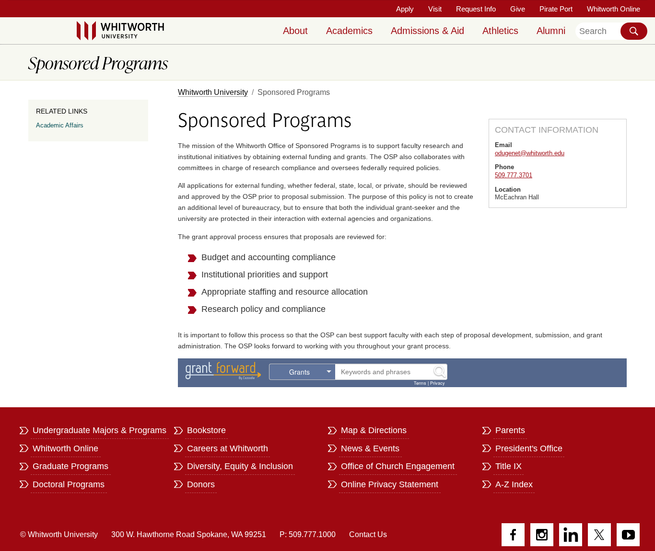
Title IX (508, 466)
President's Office (528, 448)
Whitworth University (213, 92)
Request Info (476, 9)
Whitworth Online (613, 9)
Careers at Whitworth (227, 448)
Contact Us (368, 534)
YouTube (628, 534)
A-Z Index (514, 484)
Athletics (500, 30)
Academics (349, 30)
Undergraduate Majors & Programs (99, 430)
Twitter (599, 534)
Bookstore (206, 430)
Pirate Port (556, 9)
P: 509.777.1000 (308, 534)
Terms (420, 383)
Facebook (513, 534)
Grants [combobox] (299, 372)
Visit (435, 9)
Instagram (541, 534)
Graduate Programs (70, 466)
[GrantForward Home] (223, 370)
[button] (440, 372)
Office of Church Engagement (398, 466)
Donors (201, 484)
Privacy (437, 383)
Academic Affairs (59, 125)
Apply (405, 9)
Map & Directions (374, 430)
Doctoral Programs (69, 484)
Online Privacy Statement (389, 484)
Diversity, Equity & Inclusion (240, 466)
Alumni (551, 30)
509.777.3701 (513, 175)
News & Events (370, 448)
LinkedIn (570, 534)
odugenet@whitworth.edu (529, 153)
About (295, 30)
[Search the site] (633, 31)
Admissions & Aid (427, 30)
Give (517, 9)
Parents (510, 430)
